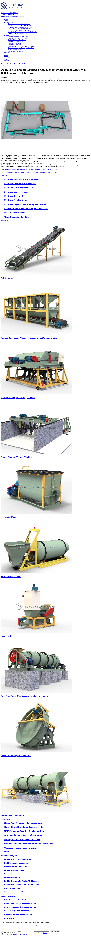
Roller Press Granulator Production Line (19, 24)
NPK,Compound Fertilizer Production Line (20, 27)
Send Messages (55, 931)
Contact (6, 60)
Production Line (8, 22)
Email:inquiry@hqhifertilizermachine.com (12, 16)
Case (9, 54)
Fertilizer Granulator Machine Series (18, 36)
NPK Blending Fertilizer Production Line (19, 28)
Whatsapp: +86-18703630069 (9, 13)
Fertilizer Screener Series (15, 43)
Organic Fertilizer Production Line (17, 33)
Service (6, 59)
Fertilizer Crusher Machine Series (17, 38)
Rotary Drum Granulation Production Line (20, 25)
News (6, 56)
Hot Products (4, 220)
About (6, 20)
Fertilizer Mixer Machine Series (17, 40)
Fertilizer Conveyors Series (15, 41)
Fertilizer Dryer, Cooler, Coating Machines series (21, 46)
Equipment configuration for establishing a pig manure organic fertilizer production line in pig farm (30, 169)
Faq (9, 57)
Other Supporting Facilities (15, 51)
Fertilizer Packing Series (14, 44)
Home (6, 19)
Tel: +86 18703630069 (7, 14)
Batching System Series (14, 49)
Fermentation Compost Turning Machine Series (21, 48)
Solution (6, 52)
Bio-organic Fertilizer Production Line (18, 30)
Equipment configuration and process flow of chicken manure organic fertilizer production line (30, 172)
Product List (4, 175)
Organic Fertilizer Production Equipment (16, 934)
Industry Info (23, 63)
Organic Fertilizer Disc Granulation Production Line (22, 32)
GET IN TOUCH (8, 918)
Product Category (9, 855)
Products (6, 35)
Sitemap (45, 933)
